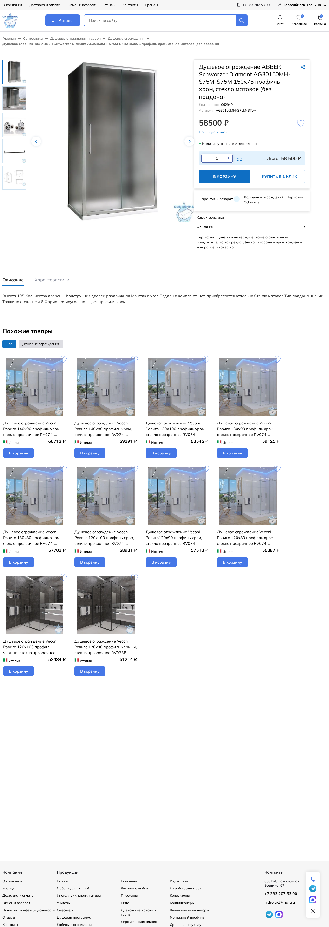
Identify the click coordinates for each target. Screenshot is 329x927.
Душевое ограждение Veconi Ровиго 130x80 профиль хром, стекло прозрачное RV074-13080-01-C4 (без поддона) (31, 538)
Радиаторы (179, 881)
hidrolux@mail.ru (279, 902)
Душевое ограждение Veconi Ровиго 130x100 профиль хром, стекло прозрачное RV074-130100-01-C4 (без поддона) (175, 429)
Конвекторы (180, 895)
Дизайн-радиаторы (186, 888)
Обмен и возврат (81, 5)
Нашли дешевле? (213, 132)
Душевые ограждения (126, 38)
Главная (9, 38)
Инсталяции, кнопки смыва (79, 895)
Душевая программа (74, 917)
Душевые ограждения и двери (75, 38)
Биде (125, 903)
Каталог (66, 20)
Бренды (151, 5)
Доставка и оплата (44, 5)
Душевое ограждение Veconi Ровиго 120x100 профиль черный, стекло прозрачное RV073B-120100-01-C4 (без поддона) (30, 647)
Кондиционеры (182, 903)
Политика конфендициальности (28, 910)
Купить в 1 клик (279, 176)
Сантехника (33, 38)
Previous (36, 141)
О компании (12, 5)
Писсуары (129, 895)
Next (189, 141)
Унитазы (63, 903)
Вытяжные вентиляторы (189, 910)
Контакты (130, 5)
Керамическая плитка (139, 922)
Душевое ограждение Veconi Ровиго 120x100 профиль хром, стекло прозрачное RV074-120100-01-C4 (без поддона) (104, 538)
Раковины (129, 881)
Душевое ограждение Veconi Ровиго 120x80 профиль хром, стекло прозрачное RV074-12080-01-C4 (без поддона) (245, 538)
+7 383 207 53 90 (280, 893)
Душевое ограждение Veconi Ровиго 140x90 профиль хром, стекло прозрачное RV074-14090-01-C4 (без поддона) (31, 429)
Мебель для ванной (73, 888)
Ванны (62, 881)
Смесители (65, 910)
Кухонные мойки (134, 888)
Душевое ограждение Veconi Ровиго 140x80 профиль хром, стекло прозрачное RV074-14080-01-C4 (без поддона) (103, 429)
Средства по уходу (185, 924)
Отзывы (109, 5)
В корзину (224, 176)
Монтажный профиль (187, 917)
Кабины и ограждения (75, 924)
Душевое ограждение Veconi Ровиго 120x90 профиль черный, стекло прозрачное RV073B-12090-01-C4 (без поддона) (105, 647)
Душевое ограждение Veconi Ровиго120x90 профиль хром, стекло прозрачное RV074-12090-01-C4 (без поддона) (174, 538)
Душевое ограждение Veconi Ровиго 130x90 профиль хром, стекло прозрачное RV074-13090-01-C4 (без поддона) (245, 429)
